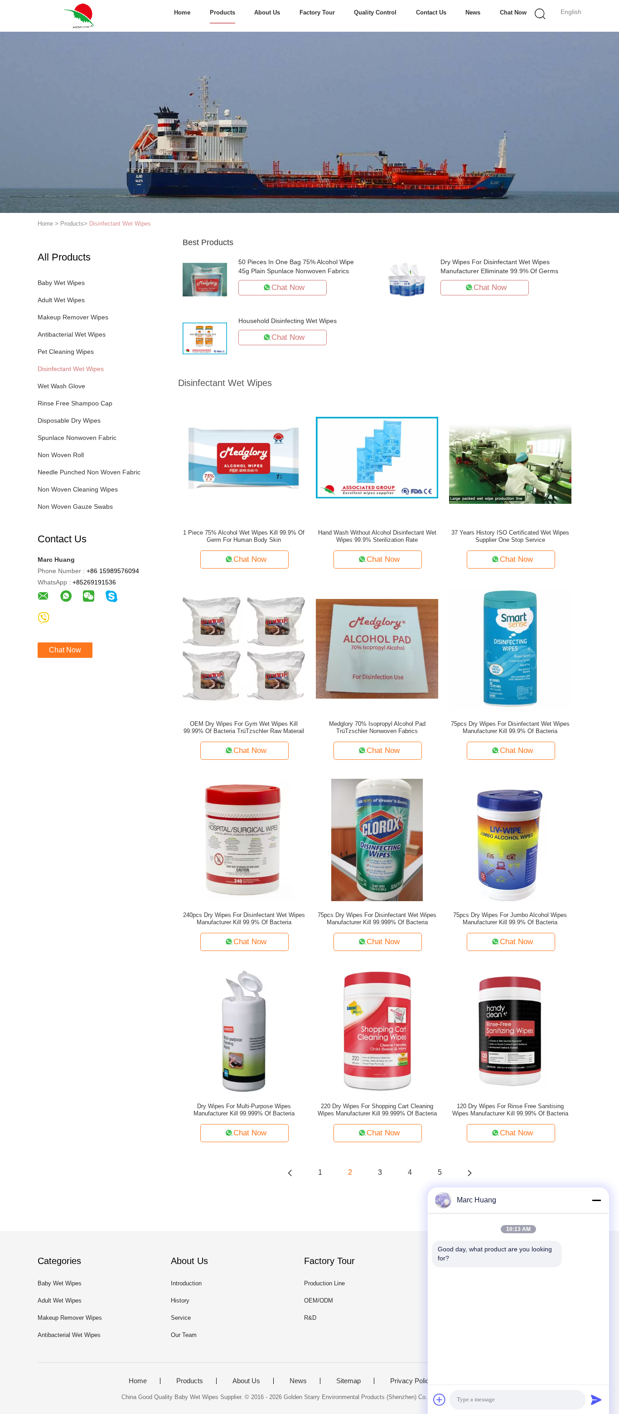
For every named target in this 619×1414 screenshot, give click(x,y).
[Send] (596, 1399)
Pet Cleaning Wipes (66, 351)
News (472, 12)
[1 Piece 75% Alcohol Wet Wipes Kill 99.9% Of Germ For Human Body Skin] (244, 457)
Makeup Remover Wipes (73, 317)
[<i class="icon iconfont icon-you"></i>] (469, 1172)
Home (182, 12)
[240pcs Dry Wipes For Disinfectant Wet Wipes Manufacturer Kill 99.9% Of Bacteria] (244, 839)
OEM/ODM (318, 1300)
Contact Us (431, 12)
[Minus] (596, 1200)
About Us (267, 12)
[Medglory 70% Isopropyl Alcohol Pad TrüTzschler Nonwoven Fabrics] (377, 648)
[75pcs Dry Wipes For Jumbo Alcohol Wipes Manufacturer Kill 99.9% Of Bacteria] (510, 839)
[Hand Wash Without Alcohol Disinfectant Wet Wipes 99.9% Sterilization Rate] (377, 457)
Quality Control (375, 12)
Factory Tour (317, 12)
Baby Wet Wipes (61, 282)
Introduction (186, 1283)
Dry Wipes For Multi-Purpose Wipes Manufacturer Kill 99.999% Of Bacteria (244, 1110)
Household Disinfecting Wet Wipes (287, 320)
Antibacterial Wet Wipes (72, 334)
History (180, 1300)
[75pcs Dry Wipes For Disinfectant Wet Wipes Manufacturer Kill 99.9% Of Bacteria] (510, 648)
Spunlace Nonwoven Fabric (77, 437)
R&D (310, 1317)
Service (181, 1317)
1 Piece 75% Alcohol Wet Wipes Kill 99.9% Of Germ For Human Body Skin (244, 536)
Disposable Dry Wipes (69, 420)
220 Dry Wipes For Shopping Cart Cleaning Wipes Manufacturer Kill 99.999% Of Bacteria (377, 1110)
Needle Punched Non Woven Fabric (89, 472)
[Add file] (439, 1399)
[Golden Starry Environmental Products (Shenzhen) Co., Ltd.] (82, 16)
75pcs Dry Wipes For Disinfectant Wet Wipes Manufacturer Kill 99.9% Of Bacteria (510, 727)
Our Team (184, 1335)
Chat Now (513, 12)
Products (222, 12)
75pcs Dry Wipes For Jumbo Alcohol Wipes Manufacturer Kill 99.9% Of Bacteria (510, 919)
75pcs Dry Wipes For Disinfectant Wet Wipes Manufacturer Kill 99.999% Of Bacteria (377, 919)
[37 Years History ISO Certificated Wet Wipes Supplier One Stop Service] (510, 457)
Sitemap (348, 1381)
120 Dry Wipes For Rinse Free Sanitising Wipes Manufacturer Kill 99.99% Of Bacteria (510, 1110)
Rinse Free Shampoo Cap (75, 403)
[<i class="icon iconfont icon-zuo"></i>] (290, 1172)
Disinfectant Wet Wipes (120, 223)
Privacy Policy (411, 1381)
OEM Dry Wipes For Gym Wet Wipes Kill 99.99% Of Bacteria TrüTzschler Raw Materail (244, 727)
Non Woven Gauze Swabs (75, 506)
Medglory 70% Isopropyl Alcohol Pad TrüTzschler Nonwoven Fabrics (377, 727)
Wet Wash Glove (61, 386)
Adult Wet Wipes (61, 300)
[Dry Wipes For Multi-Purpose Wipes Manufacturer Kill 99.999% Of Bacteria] (244, 1030)
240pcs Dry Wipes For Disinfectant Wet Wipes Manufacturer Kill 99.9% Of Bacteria (244, 919)
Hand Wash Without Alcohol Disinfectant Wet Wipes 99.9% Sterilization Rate (377, 536)
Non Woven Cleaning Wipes (78, 489)
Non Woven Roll (61, 454)
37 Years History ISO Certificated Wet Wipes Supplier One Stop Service (510, 536)
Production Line (324, 1283)
